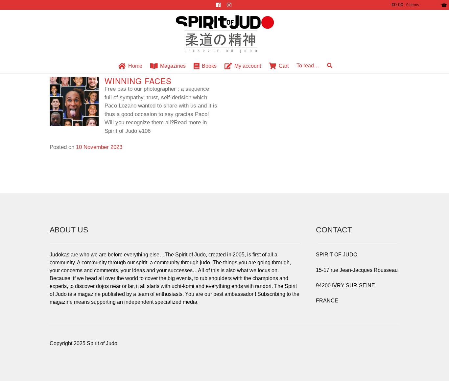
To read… (307, 65)
